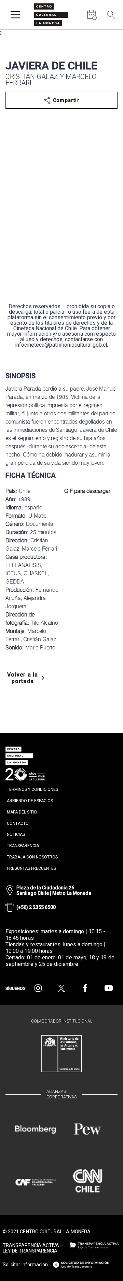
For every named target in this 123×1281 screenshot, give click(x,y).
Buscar (109, 30)
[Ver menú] (15, 15)
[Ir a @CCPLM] (38, 988)
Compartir (66, 100)
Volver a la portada (22, 677)
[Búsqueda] (111, 15)
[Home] (51, 15)
